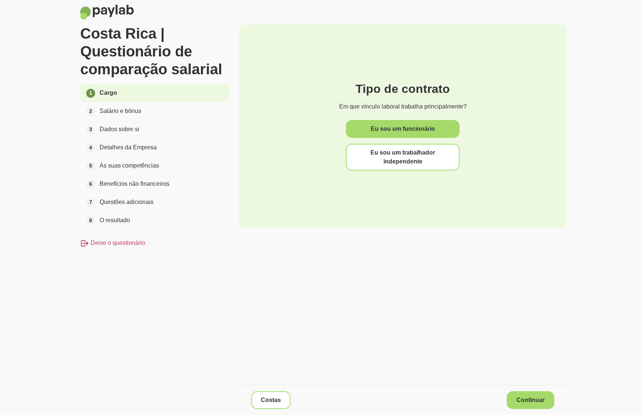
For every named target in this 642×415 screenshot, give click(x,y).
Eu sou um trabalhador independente (402, 157)
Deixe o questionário (117, 243)
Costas (271, 400)
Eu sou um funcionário (403, 129)
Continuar (530, 400)
